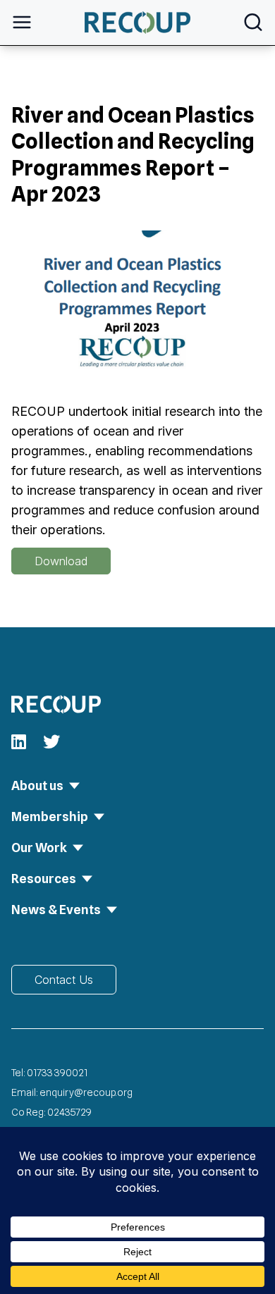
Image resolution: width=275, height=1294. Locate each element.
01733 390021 (57, 1072)
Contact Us (64, 980)
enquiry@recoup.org (86, 1092)
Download (61, 561)
